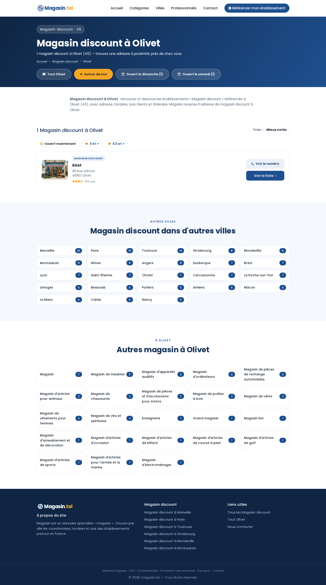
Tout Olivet (56, 74)
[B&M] (55, 169)
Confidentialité (147, 571)
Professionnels (183, 8)
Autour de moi (95, 74)
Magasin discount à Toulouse (168, 527)
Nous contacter (240, 527)
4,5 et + (118, 143)
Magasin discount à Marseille (167, 512)
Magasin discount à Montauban (170, 548)
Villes (160, 8)
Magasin (59, 8)
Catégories (139, 8)
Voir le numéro (267, 163)
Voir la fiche (263, 175)
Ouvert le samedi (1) (199, 74)
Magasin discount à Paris (164, 519)
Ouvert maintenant (60, 143)
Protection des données (177, 571)
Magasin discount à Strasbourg (169, 534)
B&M (76, 165)
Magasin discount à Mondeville (169, 541)
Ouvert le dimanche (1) (144, 74)
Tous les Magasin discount (249, 512)
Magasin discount (65, 61)
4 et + (94, 143)
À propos (203, 571)
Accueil (117, 8)
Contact (210, 8)
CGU (132, 571)
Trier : (258, 129)
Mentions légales (114, 571)
